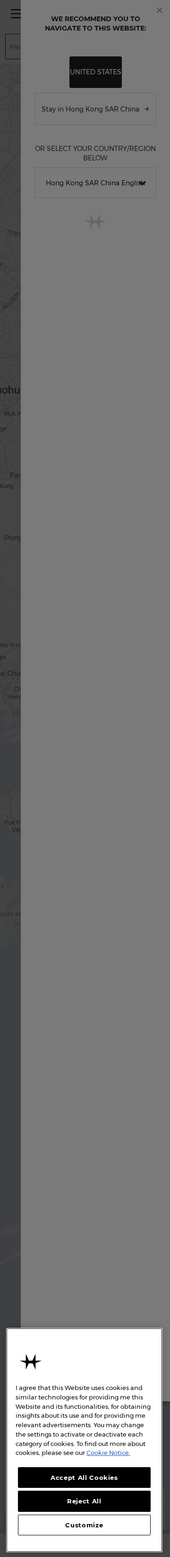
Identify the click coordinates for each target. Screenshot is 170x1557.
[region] (84, 1440)
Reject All (84, 1501)
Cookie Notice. (108, 1452)
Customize (84, 1525)
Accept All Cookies (84, 1477)
